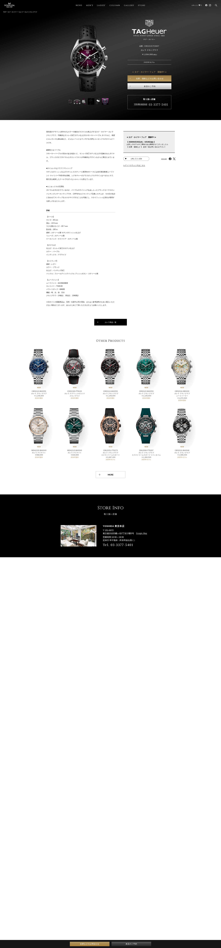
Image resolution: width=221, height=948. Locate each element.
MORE (110, 474)
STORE (141, 5)
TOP (4, 12)
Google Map (141, 533)
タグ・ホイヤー (12, 12)
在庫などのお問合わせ (89, 944)
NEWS (79, 5)
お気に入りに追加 (136, 158)
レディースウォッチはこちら (134, 165)
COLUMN (114, 5)
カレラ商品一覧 (110, 322)
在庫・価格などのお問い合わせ (150, 79)
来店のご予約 (150, 86)
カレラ (21, 12)
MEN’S (89, 5)
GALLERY (129, 5)
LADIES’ (101, 5)
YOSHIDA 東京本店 (140, 104)
